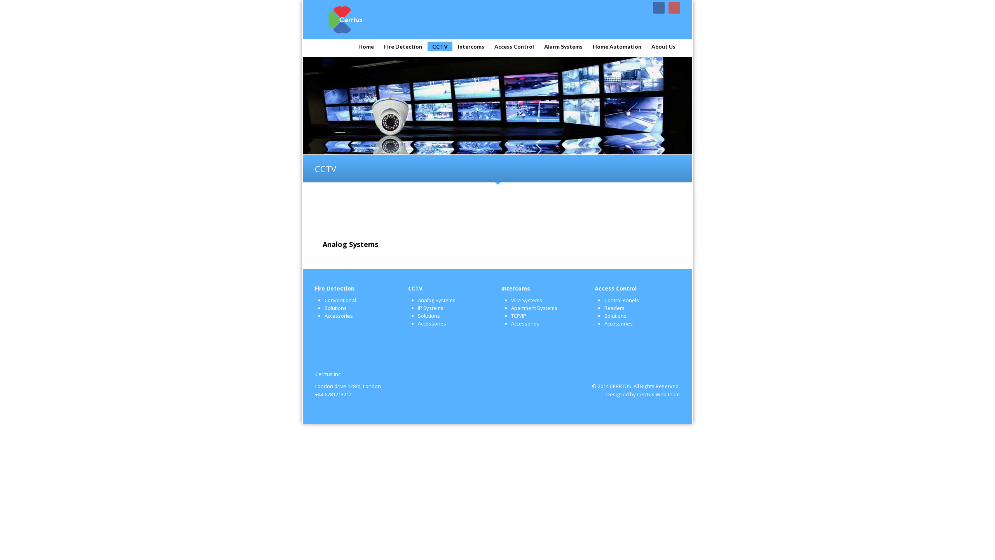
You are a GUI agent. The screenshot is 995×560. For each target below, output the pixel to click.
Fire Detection (403, 46)
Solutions (336, 308)
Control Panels (621, 300)
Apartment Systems (534, 308)
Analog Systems (437, 300)
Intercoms (471, 46)
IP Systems (430, 308)
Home (366, 46)
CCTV (440, 46)
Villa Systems (526, 300)
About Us (663, 46)
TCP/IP (518, 315)
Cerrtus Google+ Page (674, 8)
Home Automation (617, 46)
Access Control (514, 46)
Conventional (340, 300)
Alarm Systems (563, 46)
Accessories (339, 315)
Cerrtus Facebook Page (659, 8)
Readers (614, 308)
